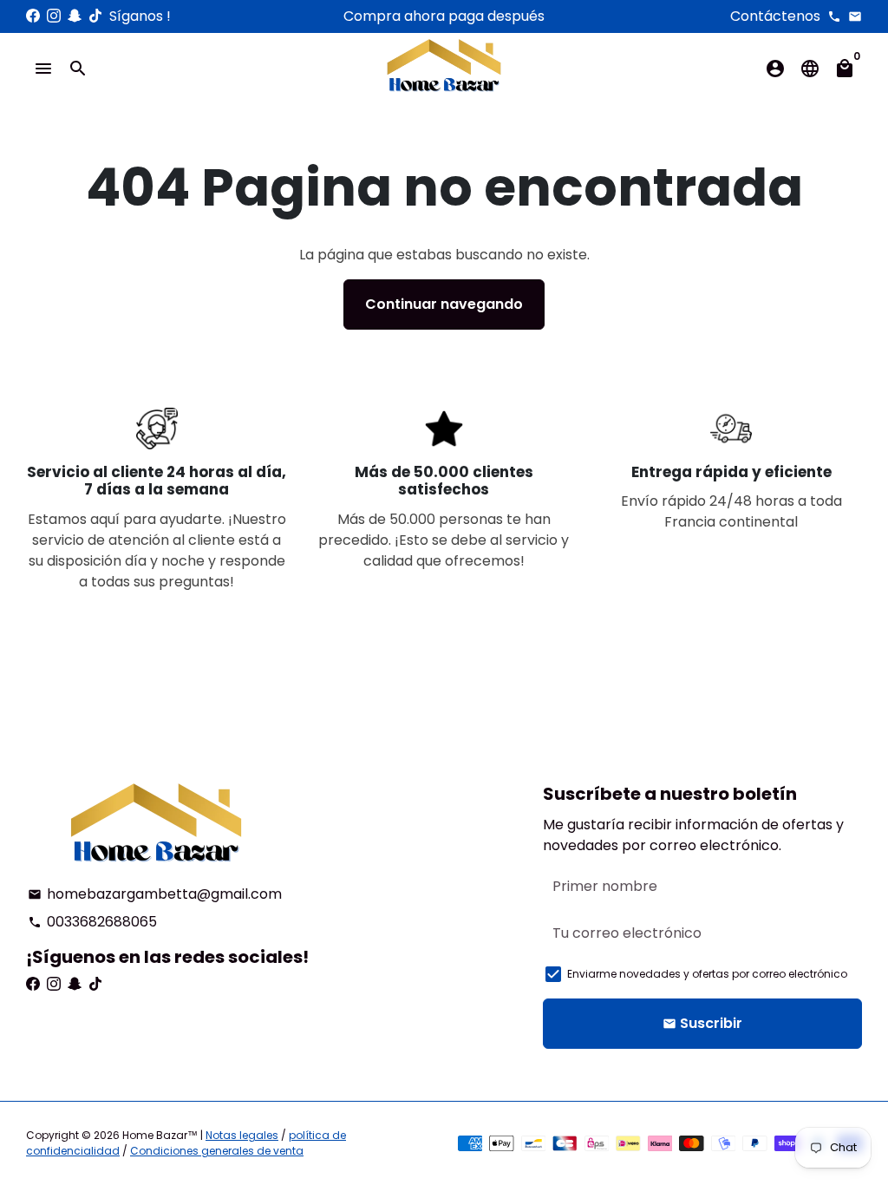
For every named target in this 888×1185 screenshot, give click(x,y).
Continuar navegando (444, 304)
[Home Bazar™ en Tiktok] (95, 16)
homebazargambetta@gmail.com (155, 894)
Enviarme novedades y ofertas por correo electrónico (707, 973)
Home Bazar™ (160, 1135)
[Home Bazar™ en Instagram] (54, 16)
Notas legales (242, 1135)
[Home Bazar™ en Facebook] (33, 16)
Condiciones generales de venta (217, 1150)
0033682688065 (92, 922)
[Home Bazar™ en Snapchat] (75, 16)
